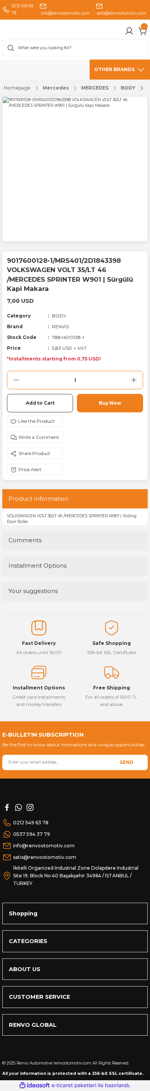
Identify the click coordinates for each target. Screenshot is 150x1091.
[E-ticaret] (74, 1085)
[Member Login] (129, 31)
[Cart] (143, 31)
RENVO (60, 326)
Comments (25, 540)
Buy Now (110, 403)
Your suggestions (33, 590)
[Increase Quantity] (134, 380)
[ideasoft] (34, 1085)
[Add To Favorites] (35, 421)
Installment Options (37, 565)
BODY (59, 316)
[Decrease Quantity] (16, 380)
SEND (126, 762)
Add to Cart (40, 403)
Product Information (38, 498)
